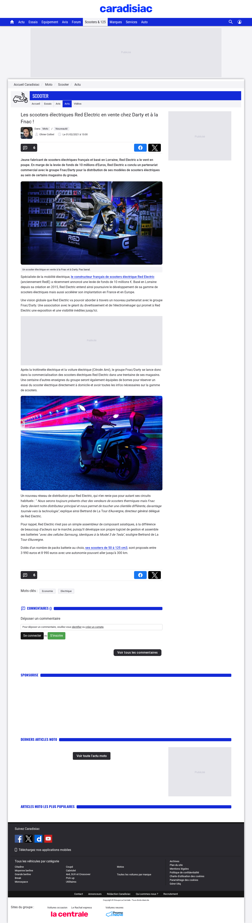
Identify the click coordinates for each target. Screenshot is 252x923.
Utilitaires (71, 881)
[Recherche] (230, 22)
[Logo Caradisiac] (126, 15)
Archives (174, 861)
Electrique (66, 591)
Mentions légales (179, 868)
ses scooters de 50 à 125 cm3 (106, 548)
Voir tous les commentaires (137, 652)
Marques (116, 22)
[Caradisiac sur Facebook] (19, 839)
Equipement (50, 22)
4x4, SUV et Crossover (78, 874)
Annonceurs (95, 893)
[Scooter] (20, 98)
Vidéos (78, 103)
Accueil (36, 103)
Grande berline (23, 874)
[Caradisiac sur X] (29, 839)
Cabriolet (71, 870)
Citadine (19, 866)
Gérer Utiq (175, 883)
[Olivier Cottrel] (26, 137)
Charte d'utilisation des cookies (187, 876)
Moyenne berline (24, 870)
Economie (47, 591)
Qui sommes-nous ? (147, 893)
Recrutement (170, 893)
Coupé (69, 866)
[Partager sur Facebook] (141, 146)
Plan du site (176, 865)
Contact (78, 893)
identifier (77, 626)
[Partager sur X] (155, 146)
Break (18, 878)
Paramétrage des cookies (184, 879)
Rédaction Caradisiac (119, 893)
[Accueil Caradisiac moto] (12, 22)
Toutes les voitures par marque (134, 874)
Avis (65, 22)
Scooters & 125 (95, 22)
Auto (144, 22)
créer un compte (94, 626)
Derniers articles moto (39, 739)
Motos (120, 866)
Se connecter (32, 635)
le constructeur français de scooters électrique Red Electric (112, 277)
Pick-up (70, 878)
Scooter (40, 95)
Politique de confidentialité (184, 872)
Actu (21, 22)
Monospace (21, 881)
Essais (33, 22)
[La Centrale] (69, 917)
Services (131, 22)
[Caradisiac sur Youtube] (48, 839)
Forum (76, 22)
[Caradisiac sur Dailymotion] (38, 839)
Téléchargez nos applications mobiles (45, 850)
